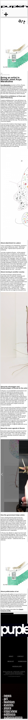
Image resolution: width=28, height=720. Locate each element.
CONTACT (20, 656)
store (7, 708)
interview (10, 711)
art (6, 698)
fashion (9, 701)
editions (9, 714)
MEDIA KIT (11, 661)
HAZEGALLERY (17, 666)
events (8, 704)
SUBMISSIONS (22, 661)
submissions (13, 717)
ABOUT (11, 656)
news (7, 695)
